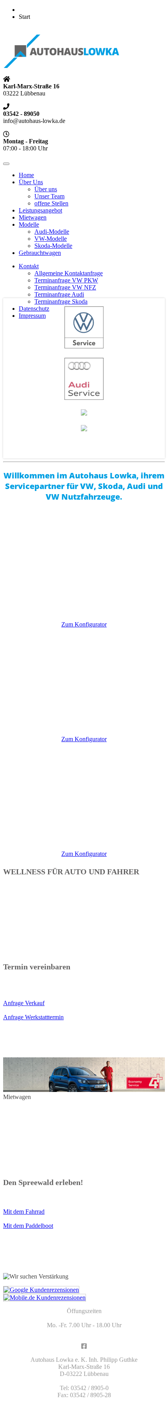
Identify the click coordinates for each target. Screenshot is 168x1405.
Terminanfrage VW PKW (66, 280)
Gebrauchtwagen (40, 252)
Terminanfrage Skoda (61, 301)
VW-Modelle (50, 238)
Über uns (45, 189)
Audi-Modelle (51, 231)
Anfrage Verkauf (24, 1003)
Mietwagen (32, 217)
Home (26, 175)
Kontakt (29, 266)
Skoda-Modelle (53, 245)
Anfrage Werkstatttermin (33, 1017)
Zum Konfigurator (84, 624)
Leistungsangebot (40, 210)
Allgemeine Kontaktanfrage (68, 273)
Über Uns (31, 182)
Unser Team (49, 196)
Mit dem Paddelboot (28, 1225)
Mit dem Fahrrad (24, 1211)
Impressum (32, 315)
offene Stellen (51, 203)
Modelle (29, 224)
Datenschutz (34, 308)
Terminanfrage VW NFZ (65, 287)
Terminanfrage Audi (59, 294)
